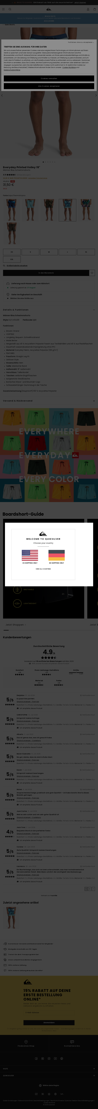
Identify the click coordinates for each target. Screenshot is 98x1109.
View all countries (43, 569)
